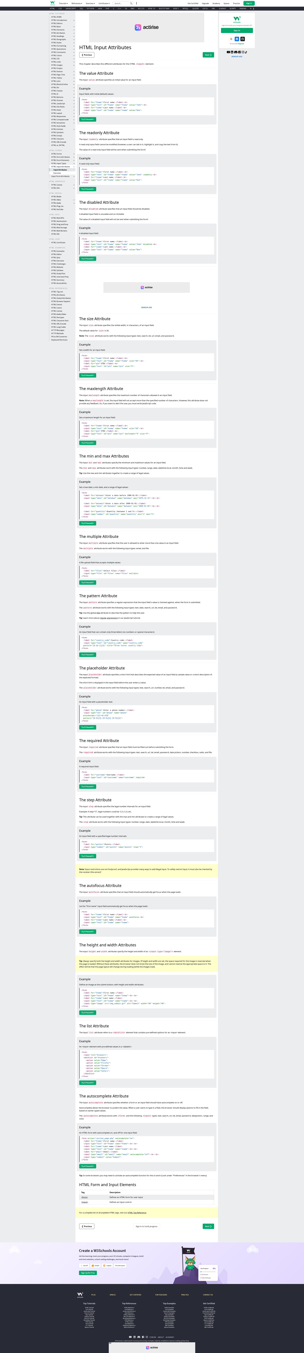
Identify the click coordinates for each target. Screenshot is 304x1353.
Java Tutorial (89, 1323)
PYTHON (90, 8)
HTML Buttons (57, 97)
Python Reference (129, 1315)
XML (213, 8)
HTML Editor (56, 254)
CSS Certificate (208, 1309)
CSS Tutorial (89, 1309)
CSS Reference (129, 1309)
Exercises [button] (90, 3)
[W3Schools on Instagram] (243, 52)
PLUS (93, 1295)
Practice (236, 3)
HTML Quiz (55, 257)
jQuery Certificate (209, 1320)
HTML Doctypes (57, 317)
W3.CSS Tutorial (89, 1318)
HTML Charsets (57, 139)
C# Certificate (209, 1325)
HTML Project (57, 68)
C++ (119, 8)
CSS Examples (169, 1309)
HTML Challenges (58, 264)
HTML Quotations (58, 49)
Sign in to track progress (146, 1226)
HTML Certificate (58, 242)
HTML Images (57, 65)
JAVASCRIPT (71, 8)
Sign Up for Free (88, 1273)
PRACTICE (185, 1295)
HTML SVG (55, 188)
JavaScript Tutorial (89, 1311)
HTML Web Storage (59, 227)
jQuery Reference (129, 1327)
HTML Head (56, 110)
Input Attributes (60, 170)
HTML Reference (129, 1307)
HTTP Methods (57, 333)
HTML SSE (55, 234)
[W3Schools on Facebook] (239, 52)
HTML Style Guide (58, 126)
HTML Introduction (59, 20)
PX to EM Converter (59, 336)
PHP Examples (169, 1322)
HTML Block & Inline (59, 84)
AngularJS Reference (129, 1325)
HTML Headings (57, 36)
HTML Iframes (57, 100)
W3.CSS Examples (169, 1318)
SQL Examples (169, 1315)
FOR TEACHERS (161, 1295)
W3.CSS (141, 8)
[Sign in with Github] (242, 39)
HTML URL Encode (58, 142)
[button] (131, 3)
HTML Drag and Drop (59, 224)
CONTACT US (208, 1295)
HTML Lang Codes (58, 327)
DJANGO (222, 8)
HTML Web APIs (57, 218)
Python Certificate (208, 1316)
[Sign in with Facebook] (237, 39)
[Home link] (52, 3)
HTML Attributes (58, 33)
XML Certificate (208, 1327)
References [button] (76, 3)
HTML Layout (56, 113)
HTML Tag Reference (137, 1212)
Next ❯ (208, 54)
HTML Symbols (57, 132)
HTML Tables (56, 78)
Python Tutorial (89, 1316)
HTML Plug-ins (57, 206)
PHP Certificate (209, 1318)
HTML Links (56, 62)
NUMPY (233, 8)
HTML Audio (56, 203)
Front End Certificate (209, 1313)
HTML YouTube (57, 209)
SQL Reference (129, 1313)
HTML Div (55, 87)
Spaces (226, 3)
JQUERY (195, 8)
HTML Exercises (57, 260)
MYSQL (185, 8)
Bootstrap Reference (129, 1318)
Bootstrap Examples (169, 1320)
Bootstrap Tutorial (89, 1320)
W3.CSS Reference (129, 1316)
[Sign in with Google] (231, 39)
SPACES (113, 1295)
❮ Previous (87, 54)
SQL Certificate (208, 1315)
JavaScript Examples (169, 1311)
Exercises (57, 173)
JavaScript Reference (129, 1311)
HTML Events (56, 304)
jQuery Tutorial (89, 1327)
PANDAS (243, 8)
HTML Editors (56, 23)
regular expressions (109, 618)
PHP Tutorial (89, 1322)
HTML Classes (57, 90)
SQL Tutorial (89, 1315)
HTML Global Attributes (61, 298)
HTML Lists (55, 81)
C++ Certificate (208, 1323)
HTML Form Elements (60, 160)
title (98, 613)
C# (126, 8)
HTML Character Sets (60, 320)
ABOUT (161, 1337)
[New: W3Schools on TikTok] (246, 52)
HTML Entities (57, 129)
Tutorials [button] (63, 3)
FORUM (153, 1337)
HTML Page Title (58, 74)
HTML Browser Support (60, 301)
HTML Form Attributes (60, 157)
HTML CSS (55, 58)
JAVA (100, 8)
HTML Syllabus (57, 270)
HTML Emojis (56, 135)
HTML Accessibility (59, 283)
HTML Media (56, 196)
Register (241, 44)
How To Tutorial (89, 1313)
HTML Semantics (58, 123)
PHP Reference (129, 1320)
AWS (132, 8)
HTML (52, 8)
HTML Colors (56, 55)
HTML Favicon (57, 71)
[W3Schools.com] (80, 1296)
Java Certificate (209, 1322)
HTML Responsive (58, 116)
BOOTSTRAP (164, 8)
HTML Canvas (56, 185)
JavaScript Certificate (208, 1311)
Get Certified (193, 3)
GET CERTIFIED (135, 1295)
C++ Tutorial (89, 1325)
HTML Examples (57, 251)
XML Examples (169, 1325)
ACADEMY (170, 1337)
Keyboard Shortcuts (59, 340)
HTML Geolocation (59, 221)
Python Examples (169, 1316)
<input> (84, 1202)
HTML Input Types (58, 163)
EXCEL (205, 8)
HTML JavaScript (58, 103)
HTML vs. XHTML (58, 145)
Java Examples (169, 1323)
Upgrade (205, 3)
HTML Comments (58, 52)
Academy (216, 3)
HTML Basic (56, 26)
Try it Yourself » (87, 119)
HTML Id (54, 94)
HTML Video (56, 200)
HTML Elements (57, 30)
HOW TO (151, 8)
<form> (84, 1197)
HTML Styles (56, 42)
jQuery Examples (169, 1327)
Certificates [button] (104, 3)
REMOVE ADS (146, 307)
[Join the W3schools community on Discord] (236, 52)
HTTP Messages (57, 330)
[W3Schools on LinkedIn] (231, 52)
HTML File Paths (58, 106)
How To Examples (169, 1313)
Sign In (237, 30)
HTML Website (57, 267)
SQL (81, 8)
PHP (107, 8)
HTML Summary (57, 280)
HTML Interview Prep (60, 276)
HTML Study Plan (58, 273)
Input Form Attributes (60, 176)
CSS (60, 8)
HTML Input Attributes (60, 166)
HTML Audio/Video (58, 314)
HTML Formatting (58, 46)
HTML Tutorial (89, 1307)
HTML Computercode (60, 119)
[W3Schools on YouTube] (228, 52)
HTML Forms (56, 154)
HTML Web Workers (59, 231)
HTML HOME (56, 17)
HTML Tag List (57, 291)
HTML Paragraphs (58, 39)
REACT (176, 8)
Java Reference (129, 1323)
